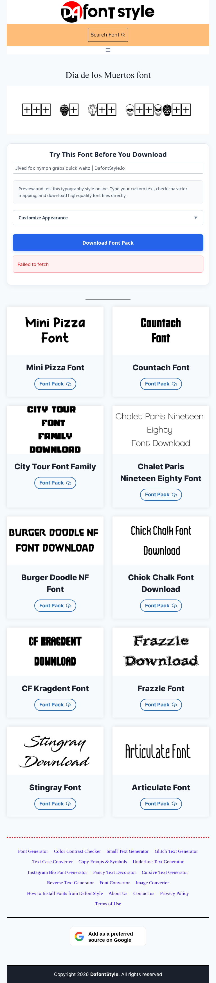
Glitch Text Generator (176, 851)
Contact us (143, 893)
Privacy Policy (174, 893)
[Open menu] (108, 50)
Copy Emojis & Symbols (102, 861)
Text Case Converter (52, 861)
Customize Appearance (43, 218)
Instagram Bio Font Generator (57, 872)
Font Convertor (115, 882)
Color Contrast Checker (77, 851)
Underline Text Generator (158, 861)
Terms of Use (108, 903)
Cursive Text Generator (165, 872)
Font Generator (33, 851)
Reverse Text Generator (70, 882)
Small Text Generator (128, 851)
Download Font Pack (108, 242)
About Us (118, 893)
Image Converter (152, 882)
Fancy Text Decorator (114, 872)
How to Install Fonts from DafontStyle (65, 893)
